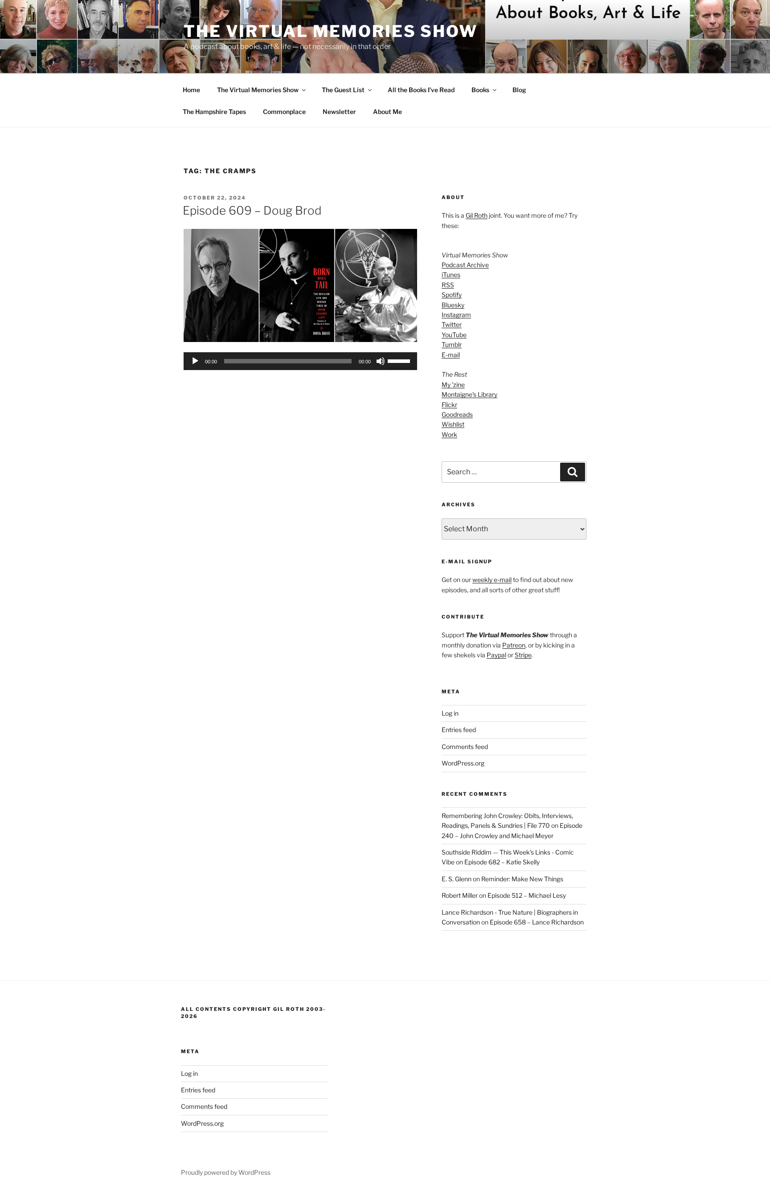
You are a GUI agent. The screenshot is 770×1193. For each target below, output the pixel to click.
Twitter (452, 324)
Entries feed (459, 729)
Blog (519, 90)
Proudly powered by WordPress (225, 1172)
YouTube (454, 334)
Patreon (513, 645)
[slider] (400, 360)
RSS (448, 285)
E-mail (451, 354)
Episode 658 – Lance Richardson (537, 922)
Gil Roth (476, 215)
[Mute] (380, 361)
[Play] (195, 361)
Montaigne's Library (469, 394)
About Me (387, 111)
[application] (300, 361)
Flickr (449, 404)
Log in (450, 713)
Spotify (452, 294)
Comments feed (465, 746)
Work (449, 434)
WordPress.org (463, 763)
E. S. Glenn (456, 879)
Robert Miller (460, 895)
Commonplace (284, 111)
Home (191, 90)
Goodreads (457, 414)
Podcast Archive (465, 265)
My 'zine (453, 384)
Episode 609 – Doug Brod (252, 210)
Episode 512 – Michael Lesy (526, 895)
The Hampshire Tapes (214, 111)
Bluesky (453, 305)
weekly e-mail (492, 579)
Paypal (496, 655)
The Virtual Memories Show (331, 31)
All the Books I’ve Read (421, 90)
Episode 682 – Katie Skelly (502, 862)
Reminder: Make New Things (522, 879)
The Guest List (343, 90)
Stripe (523, 655)
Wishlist (453, 424)
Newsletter (339, 111)
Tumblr (452, 344)
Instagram (456, 314)
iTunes (451, 274)
